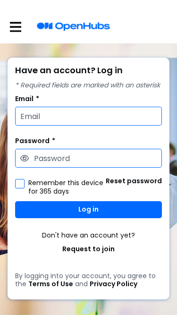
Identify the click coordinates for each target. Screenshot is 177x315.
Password (35, 141)
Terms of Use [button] (50, 284)
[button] (24, 158)
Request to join (88, 249)
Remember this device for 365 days (65, 187)
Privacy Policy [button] (113, 284)
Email (27, 99)
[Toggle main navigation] (15, 26)
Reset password (134, 181)
